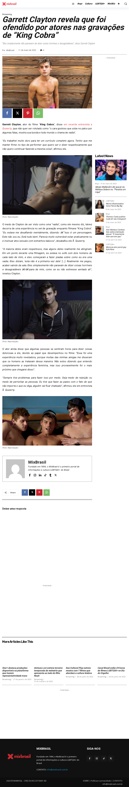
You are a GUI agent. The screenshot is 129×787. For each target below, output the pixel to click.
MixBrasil (10, 50)
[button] (125, 3)
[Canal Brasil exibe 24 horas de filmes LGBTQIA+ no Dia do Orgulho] (112, 655)
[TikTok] (45, 474)
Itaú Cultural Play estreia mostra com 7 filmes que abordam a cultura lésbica (79, 670)
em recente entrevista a (78, 124)
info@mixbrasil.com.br (57, 769)
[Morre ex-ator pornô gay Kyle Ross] (99, 247)
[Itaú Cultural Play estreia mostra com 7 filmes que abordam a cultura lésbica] (80, 655)
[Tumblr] (50, 474)
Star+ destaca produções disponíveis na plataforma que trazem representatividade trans (15, 672)
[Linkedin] (40, 474)
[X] (17, 113)
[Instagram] (34, 474)
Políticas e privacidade (101, 780)
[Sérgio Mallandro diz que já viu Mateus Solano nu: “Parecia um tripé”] (111, 170)
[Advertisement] (47, 609)
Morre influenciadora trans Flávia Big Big (114, 205)
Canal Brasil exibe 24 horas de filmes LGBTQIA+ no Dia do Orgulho (111, 670)
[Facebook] (7, 113)
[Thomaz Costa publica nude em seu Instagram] (99, 217)
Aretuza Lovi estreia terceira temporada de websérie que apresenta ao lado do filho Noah (48, 672)
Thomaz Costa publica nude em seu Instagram (116, 218)
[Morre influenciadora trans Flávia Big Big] (99, 204)
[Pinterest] (28, 113)
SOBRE (86, 780)
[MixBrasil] (15, 468)
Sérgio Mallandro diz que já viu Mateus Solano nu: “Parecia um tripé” (110, 189)
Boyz (97, 183)
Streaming (7, 14)
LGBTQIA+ (110, 201)
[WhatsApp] (38, 113)
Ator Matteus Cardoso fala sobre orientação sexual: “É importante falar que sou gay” (115, 233)
